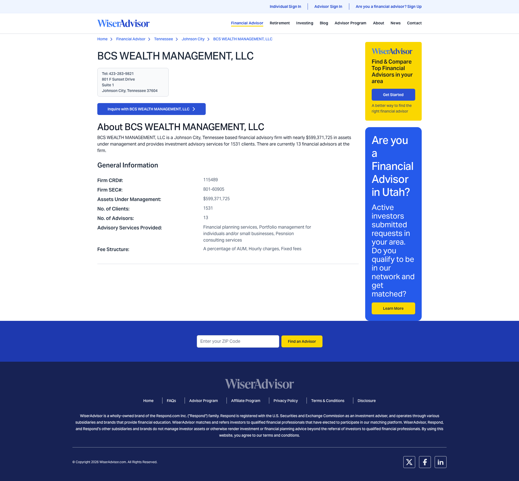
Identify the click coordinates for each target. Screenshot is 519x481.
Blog (324, 23)
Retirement (280, 23)
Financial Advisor (247, 23)
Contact (414, 23)
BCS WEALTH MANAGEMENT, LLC (242, 39)
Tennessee (163, 39)
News (396, 23)
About (378, 23)
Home (102, 39)
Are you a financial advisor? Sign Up (389, 6)
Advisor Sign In (328, 6)
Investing (304, 23)
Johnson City (193, 39)
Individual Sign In (285, 6)
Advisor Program (350, 23)
